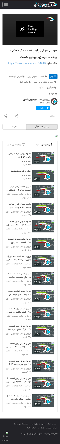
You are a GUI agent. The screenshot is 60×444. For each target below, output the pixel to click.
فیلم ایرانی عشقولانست (21, 171)
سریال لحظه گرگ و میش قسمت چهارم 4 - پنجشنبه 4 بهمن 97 (18, 188)
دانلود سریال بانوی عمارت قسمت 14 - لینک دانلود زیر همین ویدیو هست (19, 223)
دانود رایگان (23, 82)
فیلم (51, 76)
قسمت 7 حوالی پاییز (36, 76)
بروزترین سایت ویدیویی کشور (36, 99)
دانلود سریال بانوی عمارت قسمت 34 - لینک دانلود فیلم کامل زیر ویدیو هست (19, 206)
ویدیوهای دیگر (42, 127)
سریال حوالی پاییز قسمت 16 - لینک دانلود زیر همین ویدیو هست (19, 310)
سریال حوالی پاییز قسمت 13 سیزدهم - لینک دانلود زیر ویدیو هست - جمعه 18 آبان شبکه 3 (19, 345)
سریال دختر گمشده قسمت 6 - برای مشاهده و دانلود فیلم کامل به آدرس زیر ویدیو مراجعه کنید (18, 275)
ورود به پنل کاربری (37, 424)
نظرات (14, 127)
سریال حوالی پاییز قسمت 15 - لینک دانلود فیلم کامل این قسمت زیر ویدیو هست (19, 328)
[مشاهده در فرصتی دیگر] (49, 156)
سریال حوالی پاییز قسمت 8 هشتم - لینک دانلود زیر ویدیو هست (19, 397)
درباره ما (41, 428)
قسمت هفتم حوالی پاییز (44, 82)
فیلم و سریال (26, 161)
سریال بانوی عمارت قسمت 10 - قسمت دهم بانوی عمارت (19, 241)
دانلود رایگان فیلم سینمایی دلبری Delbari (19, 155)
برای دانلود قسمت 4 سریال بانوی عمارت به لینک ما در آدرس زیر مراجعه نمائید (19, 258)
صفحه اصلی (52, 424)
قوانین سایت (51, 428)
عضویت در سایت (21, 424)
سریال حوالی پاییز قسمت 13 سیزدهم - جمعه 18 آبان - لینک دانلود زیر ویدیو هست (18, 363)
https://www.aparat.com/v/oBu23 (27, 63)
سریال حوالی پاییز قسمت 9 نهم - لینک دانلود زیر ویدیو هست (19, 380)
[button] (43, 108)
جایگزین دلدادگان (46, 87)
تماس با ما (31, 428)
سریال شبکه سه (15, 76)
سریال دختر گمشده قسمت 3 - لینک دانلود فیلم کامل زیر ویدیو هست (19, 293)
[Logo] (50, 19)
